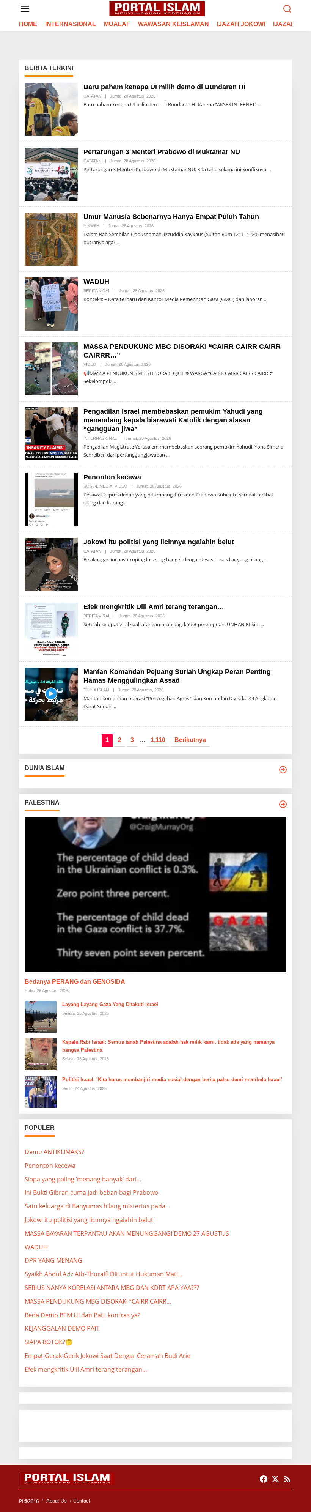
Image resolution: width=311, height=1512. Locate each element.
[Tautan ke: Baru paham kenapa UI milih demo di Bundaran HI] (51, 108)
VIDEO (89, 364)
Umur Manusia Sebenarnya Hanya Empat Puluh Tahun (171, 216)
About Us (56, 1501)
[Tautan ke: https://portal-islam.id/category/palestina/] (282, 804)
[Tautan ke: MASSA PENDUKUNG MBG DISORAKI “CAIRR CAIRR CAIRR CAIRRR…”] (51, 368)
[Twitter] (275, 1479)
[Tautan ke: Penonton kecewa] (51, 499)
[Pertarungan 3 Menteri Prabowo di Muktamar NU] (269, 169)
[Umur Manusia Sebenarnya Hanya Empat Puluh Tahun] (118, 242)
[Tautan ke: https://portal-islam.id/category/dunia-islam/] (282, 769)
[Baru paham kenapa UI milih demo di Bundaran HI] (259, 104)
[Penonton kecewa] (125, 502)
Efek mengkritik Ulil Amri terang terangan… (153, 607)
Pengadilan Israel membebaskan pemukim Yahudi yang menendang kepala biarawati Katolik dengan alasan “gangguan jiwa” (173, 420)
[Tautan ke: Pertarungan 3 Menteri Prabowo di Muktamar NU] (51, 173)
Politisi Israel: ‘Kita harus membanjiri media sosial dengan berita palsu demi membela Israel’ (172, 1079)
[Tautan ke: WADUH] (51, 303)
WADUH (96, 281)
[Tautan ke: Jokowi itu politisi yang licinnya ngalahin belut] (51, 563)
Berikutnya (190, 740)
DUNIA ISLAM (96, 690)
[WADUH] (265, 299)
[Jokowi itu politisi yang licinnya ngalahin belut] (265, 559)
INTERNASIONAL (100, 438)
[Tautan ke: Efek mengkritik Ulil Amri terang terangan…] (51, 628)
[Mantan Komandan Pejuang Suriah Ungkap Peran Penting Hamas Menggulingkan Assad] (114, 706)
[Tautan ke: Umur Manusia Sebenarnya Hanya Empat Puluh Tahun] (51, 238)
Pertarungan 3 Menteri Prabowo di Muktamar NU (161, 152)
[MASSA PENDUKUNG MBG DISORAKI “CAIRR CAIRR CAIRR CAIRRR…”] (114, 381)
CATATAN (92, 96)
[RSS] (287, 1479)
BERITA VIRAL (96, 290)
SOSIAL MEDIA (97, 486)
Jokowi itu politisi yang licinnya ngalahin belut (158, 542)
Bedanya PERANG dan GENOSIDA (75, 981)
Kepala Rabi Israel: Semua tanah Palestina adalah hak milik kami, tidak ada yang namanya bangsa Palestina (168, 1046)
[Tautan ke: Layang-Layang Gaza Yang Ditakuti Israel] (41, 1016)
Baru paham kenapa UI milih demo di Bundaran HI (164, 87)
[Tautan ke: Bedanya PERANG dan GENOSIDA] (155, 894)
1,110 (158, 740)
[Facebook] (264, 1479)
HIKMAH (91, 226)
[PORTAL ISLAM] (157, 8)
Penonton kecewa (112, 477)
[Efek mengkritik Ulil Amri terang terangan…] (262, 624)
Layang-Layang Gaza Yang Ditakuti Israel (110, 1004)
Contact (81, 1501)
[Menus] (25, 9)
